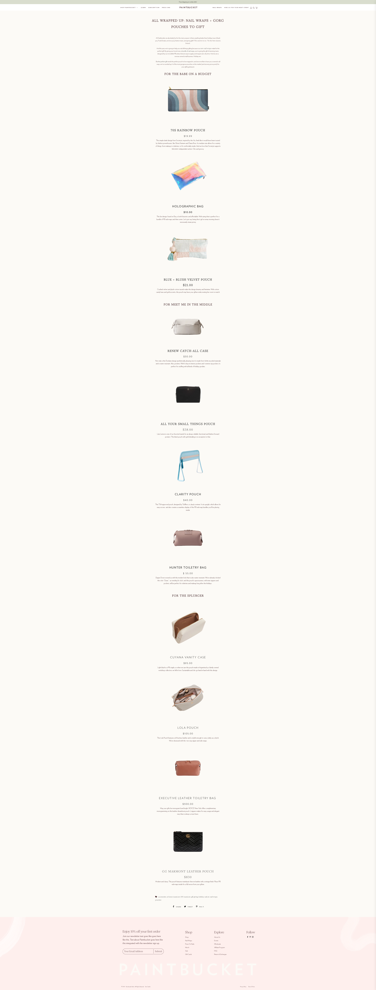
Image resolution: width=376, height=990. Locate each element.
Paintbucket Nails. (130, 986)
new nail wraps (205, 48)
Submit (158, 951)
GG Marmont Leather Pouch (188, 871)
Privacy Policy (243, 986)
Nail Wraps (217, 7)
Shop (187, 937)
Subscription (154, 7)
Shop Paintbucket (128, 7)
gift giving (194, 897)
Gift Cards (188, 954)
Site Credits (147, 986)
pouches (158, 900)
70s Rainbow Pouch (188, 130)
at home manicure (173, 897)
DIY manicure (186, 897)
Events (216, 940)
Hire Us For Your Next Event (236, 7)
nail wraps (213, 897)
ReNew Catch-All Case (188, 351)
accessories (162, 897)
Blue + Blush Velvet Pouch (188, 279)
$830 (188, 877)
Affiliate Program (219, 947)
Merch (187, 947)
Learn (143, 7)
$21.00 (188, 285)
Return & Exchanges (220, 954)
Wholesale (217, 944)
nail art (207, 897)
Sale (186, 951)
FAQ (215, 951)
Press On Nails (189, 944)
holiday (201, 897)
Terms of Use (251, 986)
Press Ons (166, 7)
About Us (217, 937)
